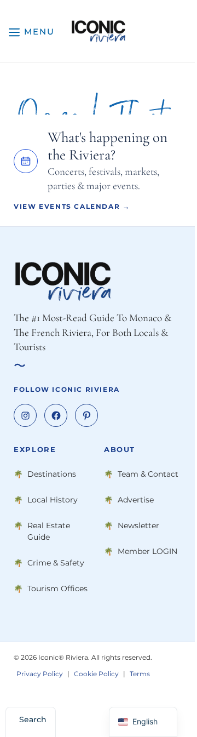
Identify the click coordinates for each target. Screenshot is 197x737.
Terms (140, 674)
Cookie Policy (96, 674)
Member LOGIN (147, 551)
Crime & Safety (55, 563)
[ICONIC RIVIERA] (98, 31)
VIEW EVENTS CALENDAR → (72, 206)
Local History (52, 500)
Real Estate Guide (48, 531)
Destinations (51, 474)
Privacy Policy (39, 674)
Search (33, 719)
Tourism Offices (57, 588)
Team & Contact (148, 474)
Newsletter (138, 525)
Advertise (136, 500)
